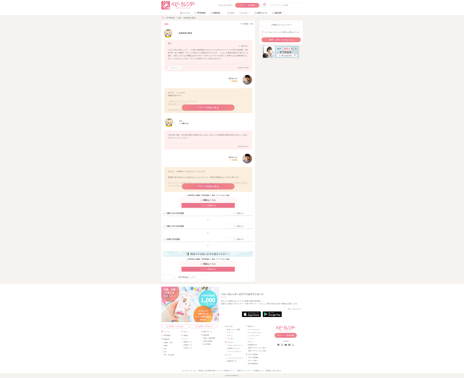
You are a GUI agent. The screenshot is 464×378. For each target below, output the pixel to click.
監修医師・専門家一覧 (205, 326)
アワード (230, 332)
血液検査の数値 (189, 18)
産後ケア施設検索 (209, 338)
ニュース (186, 13)
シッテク (251, 338)
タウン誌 (230, 338)
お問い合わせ (276, 370)
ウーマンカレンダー (254, 332)
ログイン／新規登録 (247, 5)
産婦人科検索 (207, 341)
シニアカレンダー (254, 335)
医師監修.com (252, 345)
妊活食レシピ (188, 348)
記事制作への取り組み (176, 326)
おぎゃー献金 (252, 360)
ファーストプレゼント (234, 351)
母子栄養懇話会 (253, 363)
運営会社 (201, 370)
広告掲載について (259, 370)
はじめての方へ (227, 5)
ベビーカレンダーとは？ (189, 370)
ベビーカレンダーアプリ (235, 358)
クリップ (175, 68)
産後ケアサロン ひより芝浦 (256, 351)
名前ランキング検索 (233, 329)
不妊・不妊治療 (169, 355)
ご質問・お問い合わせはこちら (281, 40)
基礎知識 (216, 13)
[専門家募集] (281, 52)
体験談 (186, 335)
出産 (179, 18)
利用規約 (268, 370)
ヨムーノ (251, 341)
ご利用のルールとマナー (281, 25)
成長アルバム (262, 13)
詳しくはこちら (294, 309)
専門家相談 (201, 13)
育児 (165, 352)
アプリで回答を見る (208, 107)
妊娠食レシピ (188, 345)
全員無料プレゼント (233, 348)
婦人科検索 (207, 344)
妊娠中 (166, 345)
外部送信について (229, 370)
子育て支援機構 (253, 357)
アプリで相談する (208, 205)
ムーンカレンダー (254, 329)
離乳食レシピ (188, 342)
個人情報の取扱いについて (213, 370)
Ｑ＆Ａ (232, 13)
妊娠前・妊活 (168, 342)
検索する (240, 213)
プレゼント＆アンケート (235, 345)
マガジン (230, 335)
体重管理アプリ (232, 361)
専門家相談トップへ (187, 277)
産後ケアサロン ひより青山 (256, 348)
